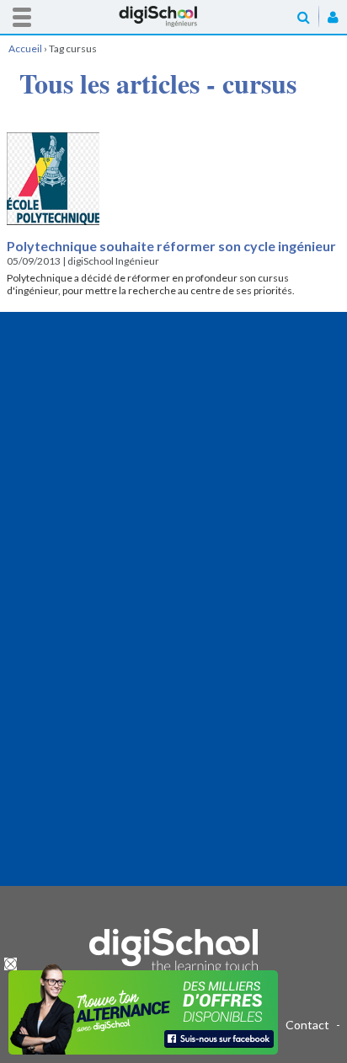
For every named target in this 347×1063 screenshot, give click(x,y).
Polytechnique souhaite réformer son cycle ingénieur (171, 246)
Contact (307, 1024)
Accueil (173, 16)
